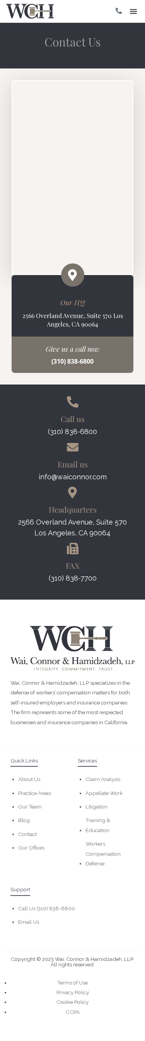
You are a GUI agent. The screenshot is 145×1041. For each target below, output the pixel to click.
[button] (133, 11)
